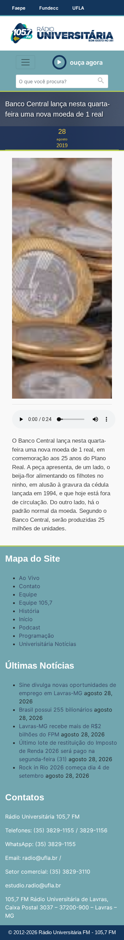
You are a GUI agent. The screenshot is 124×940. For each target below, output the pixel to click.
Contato (29, 586)
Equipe (28, 594)
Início (26, 619)
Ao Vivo (29, 577)
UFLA (78, 8)
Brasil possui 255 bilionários (55, 709)
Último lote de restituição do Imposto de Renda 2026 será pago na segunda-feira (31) (68, 751)
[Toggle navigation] (25, 62)
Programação (36, 635)
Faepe (18, 8)
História (29, 610)
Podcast (29, 627)
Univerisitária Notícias (47, 643)
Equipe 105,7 (35, 602)
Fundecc (49, 8)
